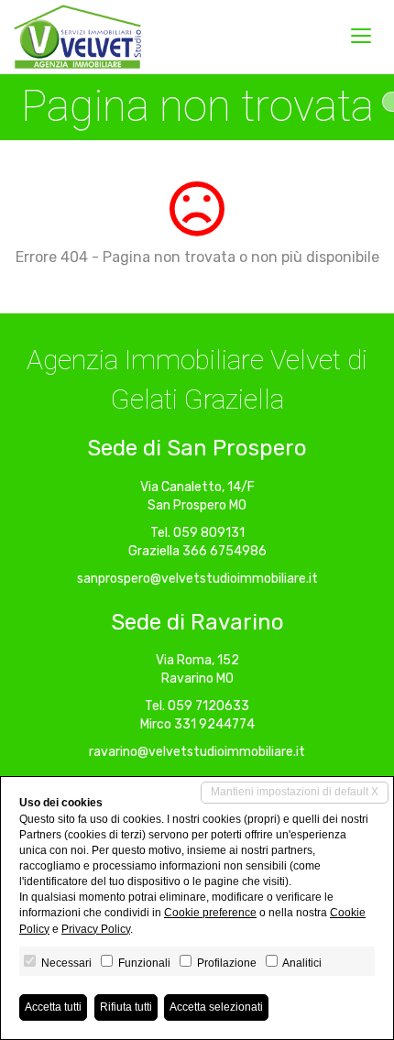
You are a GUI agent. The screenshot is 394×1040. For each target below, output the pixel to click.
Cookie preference (210, 912)
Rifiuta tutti (126, 1007)
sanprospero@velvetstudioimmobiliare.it (197, 578)
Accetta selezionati (216, 1007)
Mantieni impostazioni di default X (294, 791)
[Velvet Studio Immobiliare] (77, 36)
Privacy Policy (95, 929)
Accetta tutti (53, 1007)
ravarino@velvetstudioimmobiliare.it (197, 752)
